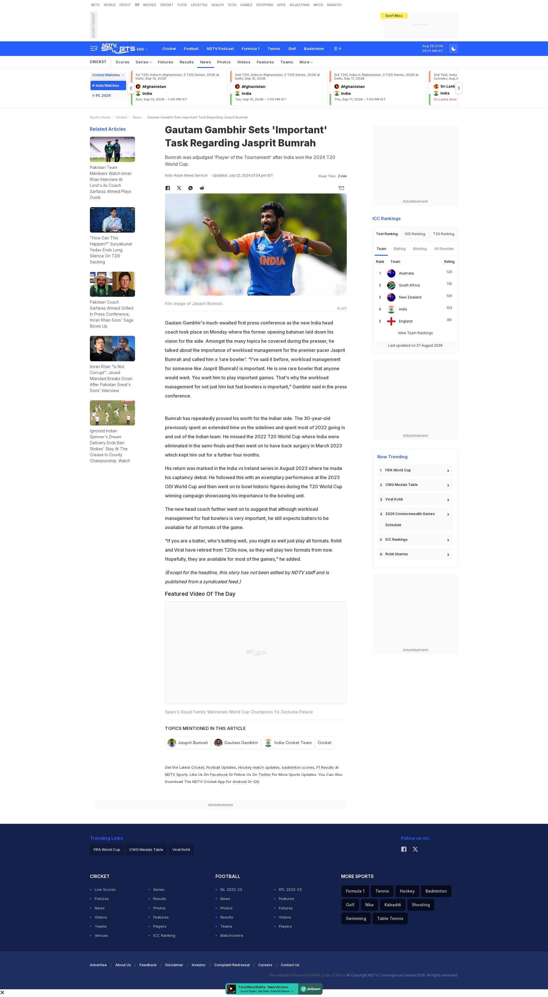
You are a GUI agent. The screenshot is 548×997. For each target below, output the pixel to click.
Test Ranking (387, 234)
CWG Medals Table (401, 485)
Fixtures (166, 62)
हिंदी (137, 5)
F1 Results (326, 767)
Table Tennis (390, 918)
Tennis (273, 48)
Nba (369, 904)
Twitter (265, 774)
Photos (224, 62)
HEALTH (217, 5)
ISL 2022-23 (231, 889)
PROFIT (125, 5)
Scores (123, 62)
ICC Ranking (164, 935)
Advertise (98, 965)
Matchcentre (231, 935)
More (305, 62)
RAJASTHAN (299, 5)
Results (187, 62)
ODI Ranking (415, 234)
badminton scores (298, 767)
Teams (286, 62)
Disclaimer (174, 965)
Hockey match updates (259, 767)
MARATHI (334, 5)
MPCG (318, 5)
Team (381, 249)
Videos (244, 62)
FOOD (182, 5)
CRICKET (167, 5)
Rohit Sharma (396, 554)
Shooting (421, 904)
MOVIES (149, 5)
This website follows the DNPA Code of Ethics (307, 975)
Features (265, 62)
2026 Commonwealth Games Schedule (410, 519)
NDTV (95, 5)
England (405, 321)
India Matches (107, 85)
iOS (256, 781)
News (205, 62)
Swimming (356, 918)
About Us (123, 965)
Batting (400, 249)
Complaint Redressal (232, 965)
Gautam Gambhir (241, 742)
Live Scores (105, 889)
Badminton (314, 48)
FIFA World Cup (398, 470)
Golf (292, 48)
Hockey (407, 891)
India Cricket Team (293, 742)
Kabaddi (392, 904)
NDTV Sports (176, 774)
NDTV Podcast (220, 48)
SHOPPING (264, 5)
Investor (199, 965)
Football (191, 48)
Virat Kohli (394, 499)
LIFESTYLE (199, 5)
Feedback (148, 965)
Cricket (169, 48)
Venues (101, 935)
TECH (232, 5)
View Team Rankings (415, 333)
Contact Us (290, 965)
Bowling (420, 249)
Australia (406, 273)
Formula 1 (250, 48)
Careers (265, 965)
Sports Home (100, 117)
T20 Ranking (443, 234)
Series (142, 62)
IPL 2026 (103, 95)
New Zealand (410, 297)
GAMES (246, 5)
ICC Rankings (396, 539)
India (403, 309)
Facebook (219, 774)
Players (159, 926)
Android (240, 781)
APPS (281, 5)
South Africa (409, 285)
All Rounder (444, 249)
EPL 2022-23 (290, 889)
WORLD (110, 5)
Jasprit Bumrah (193, 742)
